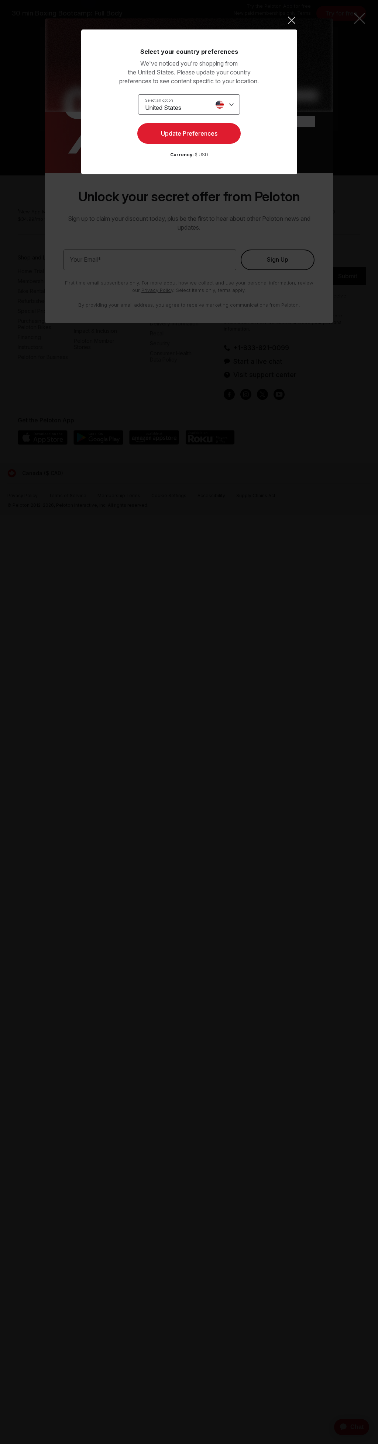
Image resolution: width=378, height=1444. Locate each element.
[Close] (189, 20)
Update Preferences (189, 133)
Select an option (159, 100)
